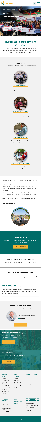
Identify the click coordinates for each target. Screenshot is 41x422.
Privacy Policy (21, 419)
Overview (4, 378)
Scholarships (29, 385)
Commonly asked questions (8, 203)
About (15, 399)
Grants (27, 379)
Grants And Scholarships (12, 9)
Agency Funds (29, 381)
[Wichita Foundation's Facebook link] (30, 399)
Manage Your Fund (18, 385)
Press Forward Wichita (5, 383)
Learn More (8, 342)
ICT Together (5, 395)
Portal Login (16, 387)
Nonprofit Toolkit (30, 383)
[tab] (20, 289)
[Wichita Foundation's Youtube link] (38, 399)
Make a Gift (16, 380)
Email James (22, 318)
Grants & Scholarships (32, 374)
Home (4, 9)
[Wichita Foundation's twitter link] (27, 399)
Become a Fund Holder (17, 383)
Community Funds (6, 380)
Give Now (16, 406)
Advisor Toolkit (5, 411)
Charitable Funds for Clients (6, 409)
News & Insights (18, 401)
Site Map (26, 419)
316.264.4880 (29, 410)
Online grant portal (20, 247)
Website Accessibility (32, 419)
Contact (16, 403)
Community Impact (5, 375)
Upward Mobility (5, 385)
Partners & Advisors (5, 399)
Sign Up (9, 362)
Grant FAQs (20, 325)
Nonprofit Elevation (6, 387)
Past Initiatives (5, 393)
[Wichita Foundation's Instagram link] (32, 399)
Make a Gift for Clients (5, 405)
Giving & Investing (16, 375)
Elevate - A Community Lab (5, 390)
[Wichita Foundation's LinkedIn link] (35, 399)
